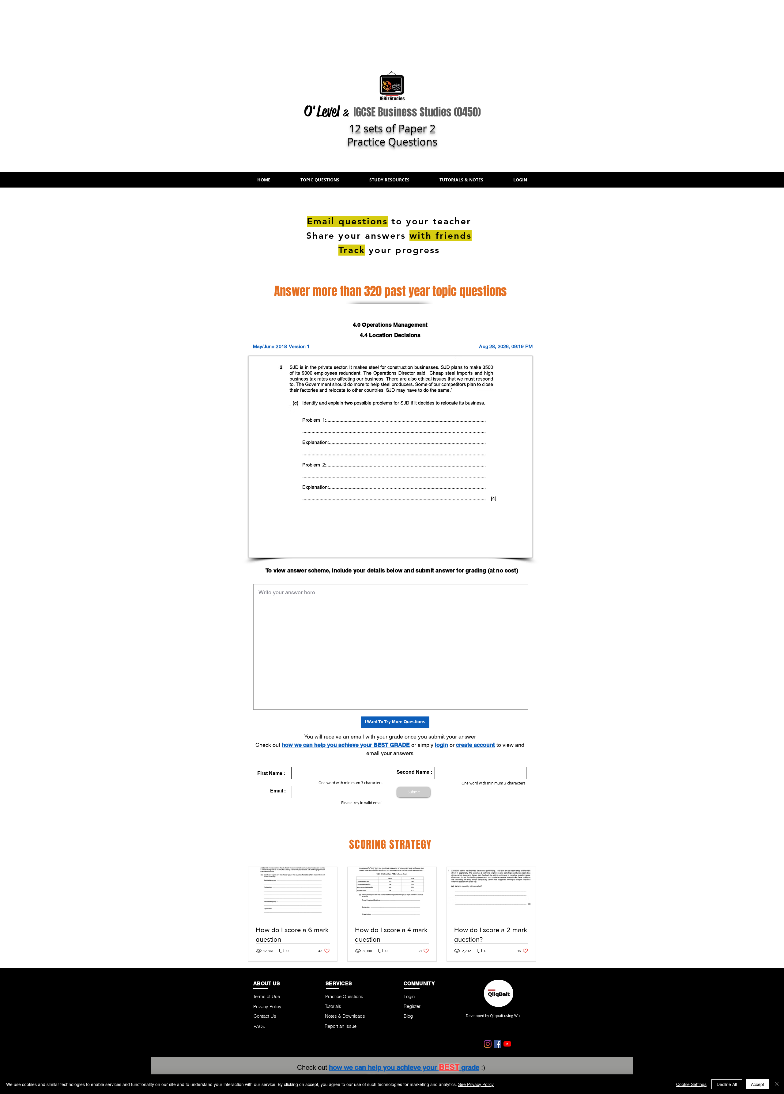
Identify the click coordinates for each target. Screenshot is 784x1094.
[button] (319, 180)
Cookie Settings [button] (691, 1084)
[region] (623, 249)
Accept (757, 1084)
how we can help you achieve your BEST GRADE (346, 745)
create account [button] (475, 745)
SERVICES (339, 983)
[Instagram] (488, 1044)
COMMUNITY (419, 983)
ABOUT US (266, 983)
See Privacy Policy (476, 1084)
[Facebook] (497, 1044)
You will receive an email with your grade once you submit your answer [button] (390, 736)
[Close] (776, 1084)
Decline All (727, 1084)
